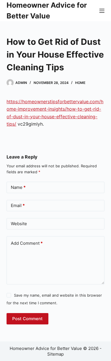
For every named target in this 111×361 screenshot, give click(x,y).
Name (18, 187)
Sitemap (55, 354)
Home (80, 83)
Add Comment (27, 243)
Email (18, 205)
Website (19, 223)
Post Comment (27, 318)
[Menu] (101, 10)
